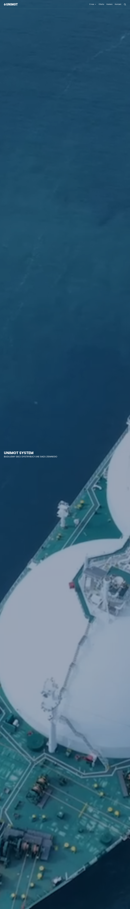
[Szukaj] (125, 4)
